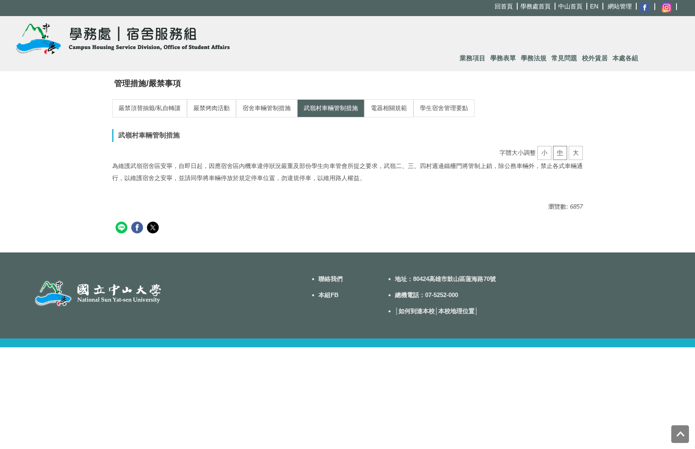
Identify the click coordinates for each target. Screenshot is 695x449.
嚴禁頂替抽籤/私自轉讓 (150, 108)
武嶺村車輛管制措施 (331, 108)
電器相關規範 (389, 108)
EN (594, 6)
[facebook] (138, 228)
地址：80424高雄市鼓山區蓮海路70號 (445, 278)
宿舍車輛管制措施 (267, 108)
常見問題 (564, 58)
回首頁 (504, 6)
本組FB (329, 294)
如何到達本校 (417, 311)
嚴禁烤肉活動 (211, 108)
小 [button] (544, 152)
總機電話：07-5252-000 (426, 294)
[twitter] (154, 228)
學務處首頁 (535, 6)
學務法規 (534, 58)
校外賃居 (595, 58)
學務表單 (503, 58)
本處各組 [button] (625, 58)
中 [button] (560, 152)
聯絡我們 (331, 278)
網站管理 (620, 6)
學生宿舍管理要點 (444, 108)
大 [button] (576, 152)
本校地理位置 (456, 311)
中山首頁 (570, 6)
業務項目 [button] (472, 58)
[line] (122, 228)
